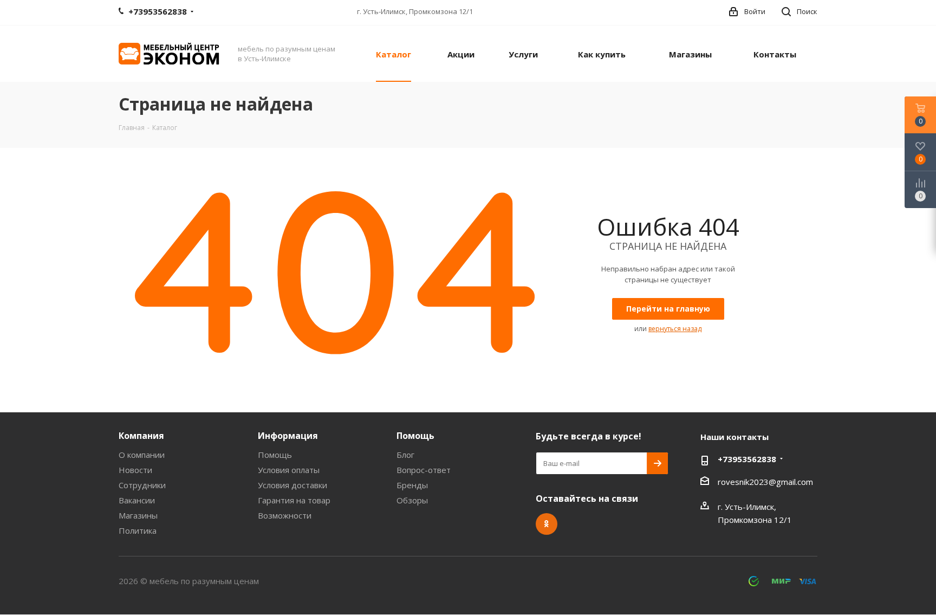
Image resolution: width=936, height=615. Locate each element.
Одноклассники (546, 524)
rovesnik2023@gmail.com (765, 481)
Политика (138, 530)
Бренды (412, 485)
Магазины (138, 515)
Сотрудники (142, 485)
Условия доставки (292, 485)
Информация (288, 436)
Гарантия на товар (294, 500)
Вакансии (137, 500)
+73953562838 (747, 459)
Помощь (275, 454)
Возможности (284, 515)
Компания (141, 436)
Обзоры (412, 500)
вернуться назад (674, 328)
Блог (405, 454)
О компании (142, 454)
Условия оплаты (289, 469)
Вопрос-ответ (423, 469)
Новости (135, 469)
